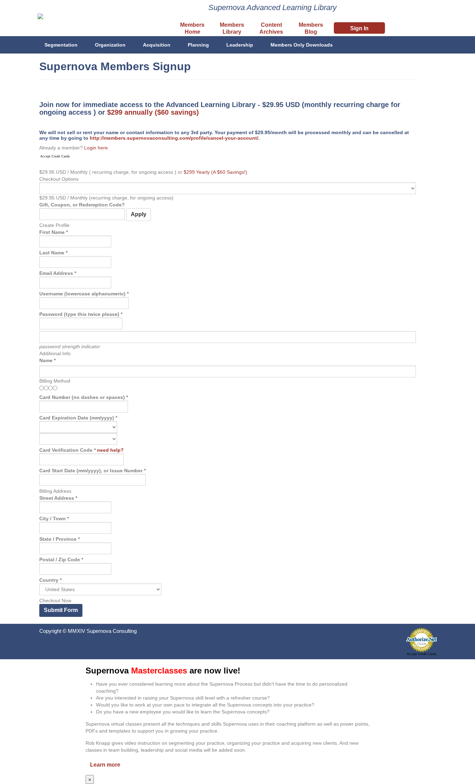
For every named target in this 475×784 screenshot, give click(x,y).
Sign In (359, 28)
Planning (198, 45)
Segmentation (61, 45)
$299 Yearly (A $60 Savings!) (215, 172)
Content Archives (271, 28)
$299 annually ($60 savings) (153, 112)
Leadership (239, 45)
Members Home (192, 28)
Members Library (232, 28)
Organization (110, 45)
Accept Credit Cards (55, 156)
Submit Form (61, 610)
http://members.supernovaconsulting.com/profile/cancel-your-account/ (174, 138)
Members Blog (311, 28)
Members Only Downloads (302, 45)
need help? (110, 450)
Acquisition (156, 45)
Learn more (105, 765)
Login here (96, 147)
